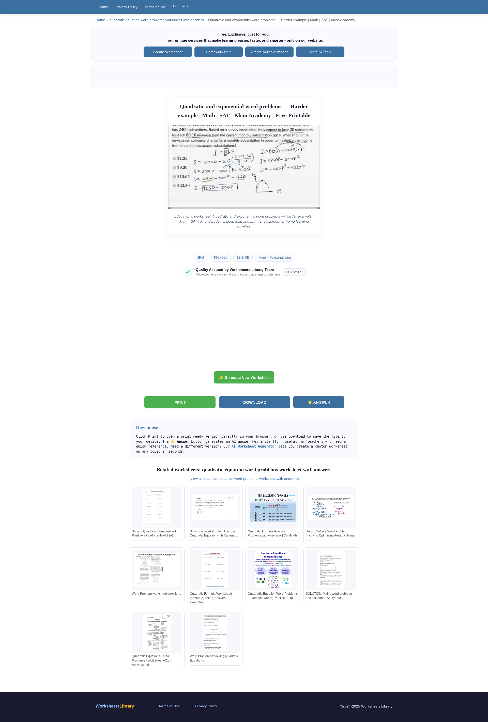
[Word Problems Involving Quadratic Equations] (215, 632)
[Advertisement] (244, 326)
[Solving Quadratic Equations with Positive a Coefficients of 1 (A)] (157, 507)
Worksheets (115, 706)
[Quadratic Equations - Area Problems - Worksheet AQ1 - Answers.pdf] (157, 632)
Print (180, 402)
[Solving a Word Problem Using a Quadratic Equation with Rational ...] (215, 507)
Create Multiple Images (269, 52)
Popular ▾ (180, 6)
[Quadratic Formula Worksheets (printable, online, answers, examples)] (215, 569)
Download (254, 402)
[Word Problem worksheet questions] (157, 569)
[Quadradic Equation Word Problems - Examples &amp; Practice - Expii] (273, 569)
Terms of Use (155, 7)
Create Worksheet (167, 52)
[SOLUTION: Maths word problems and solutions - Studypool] (331, 569)
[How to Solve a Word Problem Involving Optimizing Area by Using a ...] (331, 507)
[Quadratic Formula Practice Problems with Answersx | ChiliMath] (273, 507)
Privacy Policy (126, 7)
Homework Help (219, 52)
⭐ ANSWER (319, 402)
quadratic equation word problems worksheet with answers (157, 20)
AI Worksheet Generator (254, 446)
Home (103, 7)
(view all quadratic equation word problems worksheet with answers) (244, 479)
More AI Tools (320, 52)
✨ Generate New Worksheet (244, 377)
